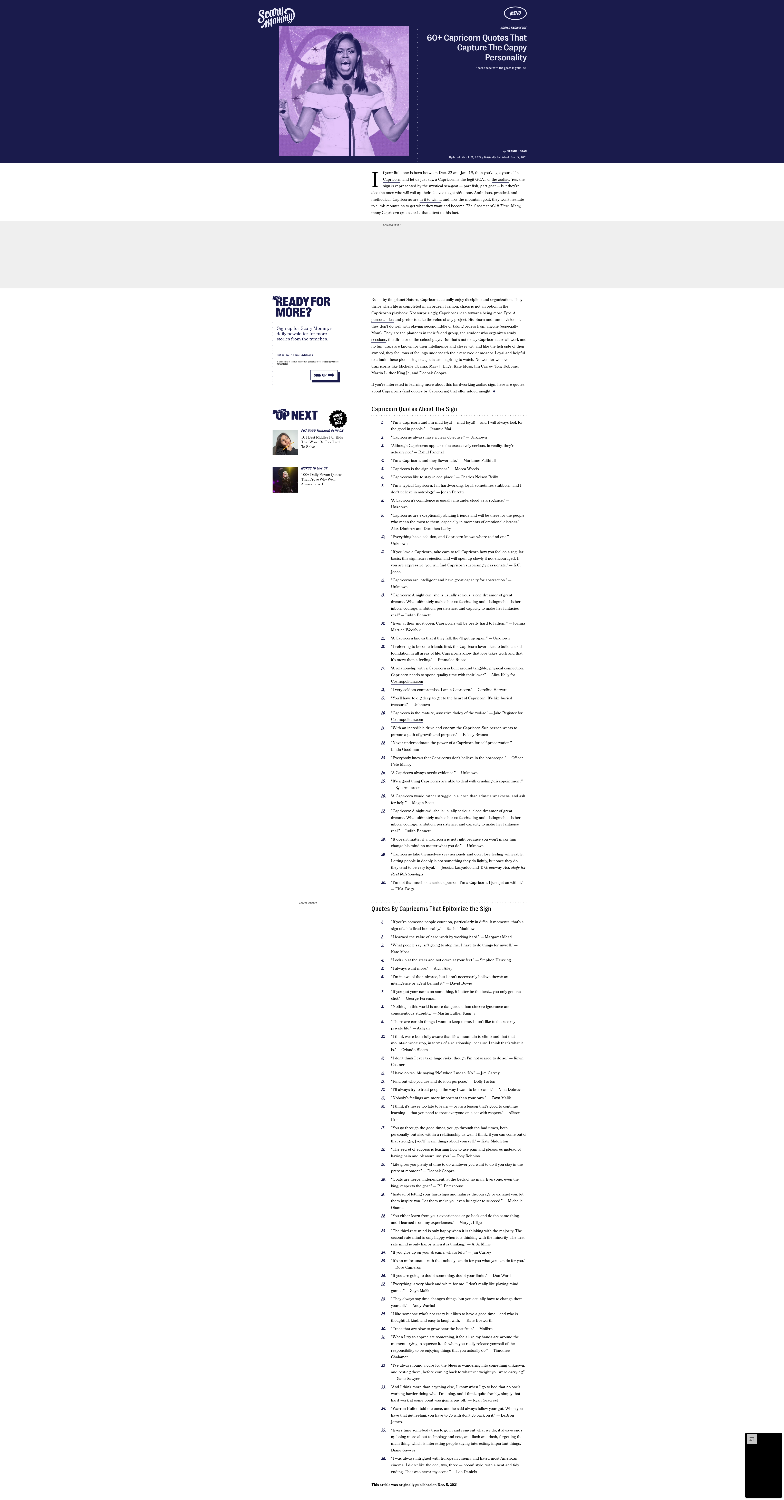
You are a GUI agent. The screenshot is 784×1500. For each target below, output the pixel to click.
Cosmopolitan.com (407, 681)
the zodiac (500, 179)
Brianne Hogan (517, 151)
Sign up (320, 375)
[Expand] (749, 1436)
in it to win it (430, 199)
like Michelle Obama (409, 366)
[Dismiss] (777, 1436)
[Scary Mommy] (276, 17)
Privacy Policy (282, 364)
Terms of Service (328, 362)
